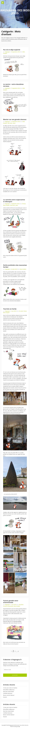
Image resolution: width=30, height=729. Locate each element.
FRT (19, 726)
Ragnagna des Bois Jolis (15, 11)
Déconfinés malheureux (8, 689)
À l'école (24, 203)
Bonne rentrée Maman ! (8, 695)
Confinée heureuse (7, 693)
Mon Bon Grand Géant (8, 691)
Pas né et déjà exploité (11, 50)
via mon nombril (17, 621)
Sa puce (5, 697)
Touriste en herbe (9, 309)
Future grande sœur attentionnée (10, 601)
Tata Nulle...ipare (11, 123)
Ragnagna (7, 52)
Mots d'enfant (6, 205)
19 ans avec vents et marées (10, 688)
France (25, 311)
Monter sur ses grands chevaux (14, 119)
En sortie (21, 311)
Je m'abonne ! (15, 675)
